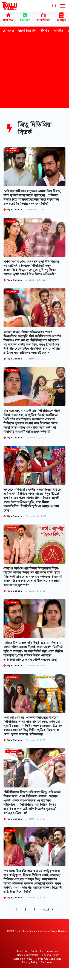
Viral (9, 150)
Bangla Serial (12, 150)
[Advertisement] (34, 71)
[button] (54, 6)
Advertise (52, 951)
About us (21, 951)
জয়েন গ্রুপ (25, 20)
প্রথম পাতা (8, 20)
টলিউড (45, 31)
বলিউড (58, 31)
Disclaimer (47, 962)
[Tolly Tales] (9, 6)
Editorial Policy (50, 955)
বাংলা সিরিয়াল (43, 20)
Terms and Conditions (48, 958)
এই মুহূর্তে (61, 20)
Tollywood (11, 221)
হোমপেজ (8, 31)
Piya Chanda (14, 209)
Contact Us (37, 951)
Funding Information (27, 955)
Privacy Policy (29, 962)
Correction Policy (22, 958)
